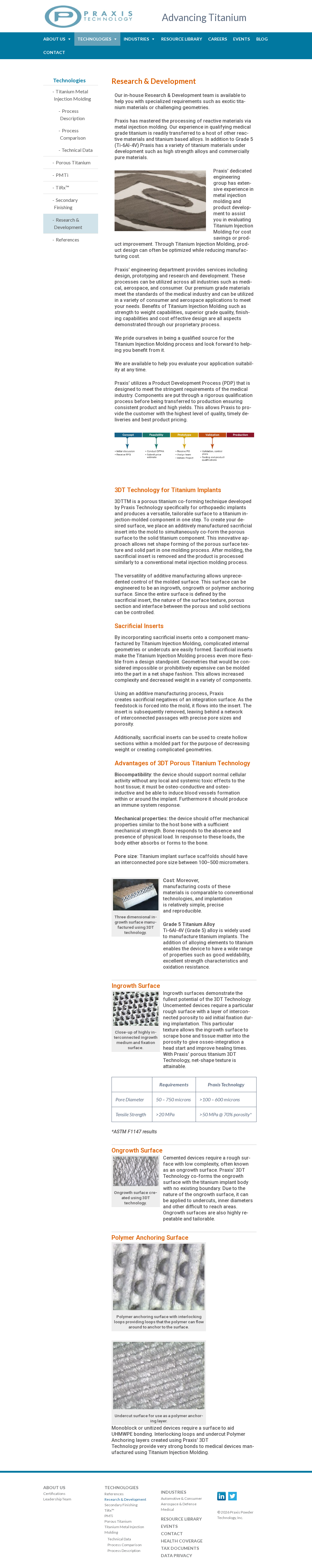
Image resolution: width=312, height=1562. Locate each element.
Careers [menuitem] (217, 38)
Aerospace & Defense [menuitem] (179, 1504)
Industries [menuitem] (136, 38)
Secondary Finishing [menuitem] (66, 203)
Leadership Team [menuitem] (57, 1499)
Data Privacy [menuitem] (176, 1555)
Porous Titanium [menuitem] (73, 162)
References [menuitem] (67, 239)
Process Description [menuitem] (72, 114)
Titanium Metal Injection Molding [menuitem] (72, 95)
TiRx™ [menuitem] (62, 187)
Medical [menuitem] (167, 1509)
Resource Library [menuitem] (181, 38)
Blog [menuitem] (262, 38)
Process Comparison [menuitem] (73, 134)
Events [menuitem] (241, 38)
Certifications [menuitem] (54, 1493)
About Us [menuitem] (54, 38)
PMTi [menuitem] (62, 175)
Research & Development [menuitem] (68, 223)
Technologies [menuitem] (94, 38)
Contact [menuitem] (54, 52)
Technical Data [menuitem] (77, 150)
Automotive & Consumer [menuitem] (181, 1498)
